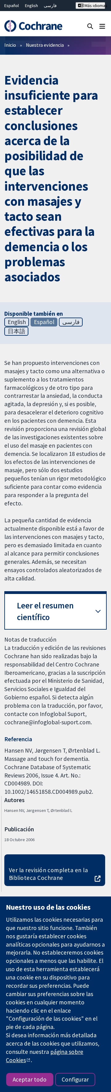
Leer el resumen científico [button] (45, 611)
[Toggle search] (90, 26)
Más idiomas (94, 5)
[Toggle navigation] (102, 26)
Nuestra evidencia (45, 45)
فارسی (50, 5)
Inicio (10, 45)
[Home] (33, 26)
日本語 (16, 331)
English (31, 5)
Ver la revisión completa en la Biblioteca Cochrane (48, 873)
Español (11, 5)
